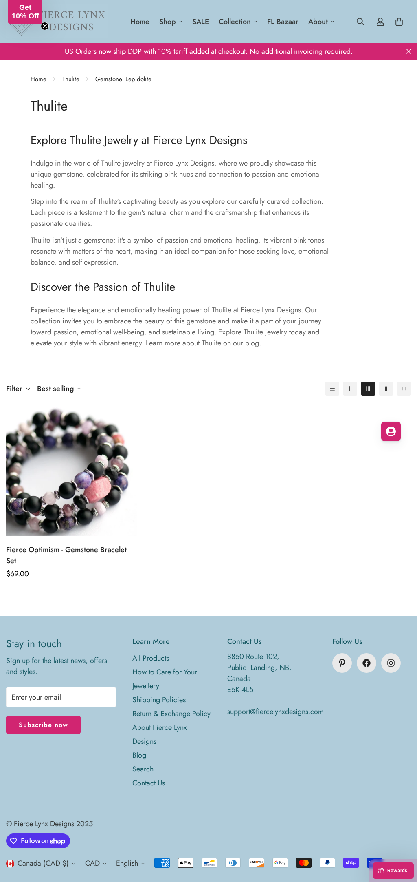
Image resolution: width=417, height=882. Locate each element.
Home (139, 21)
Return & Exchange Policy (171, 713)
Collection (235, 21)
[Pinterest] (342, 663)
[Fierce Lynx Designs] (57, 21)
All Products (150, 658)
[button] (25, 12)
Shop (167, 21)
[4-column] (386, 389)
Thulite (70, 79)
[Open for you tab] (391, 431)
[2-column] (350, 389)
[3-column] (368, 389)
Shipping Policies (159, 699)
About (318, 21)
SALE (200, 21)
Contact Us (148, 783)
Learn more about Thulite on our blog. (203, 343)
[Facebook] (366, 663)
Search (143, 769)
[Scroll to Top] (401, 837)
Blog (139, 755)
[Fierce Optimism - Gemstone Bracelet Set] (71, 470)
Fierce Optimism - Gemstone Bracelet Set (66, 555)
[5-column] (404, 389)
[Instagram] (391, 663)
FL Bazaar (282, 21)
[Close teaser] (45, 26)
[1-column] (332, 389)
